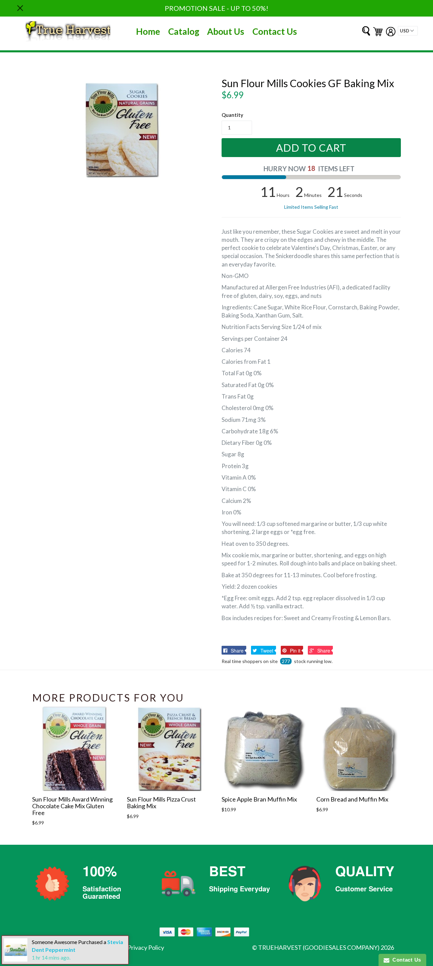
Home (148, 31)
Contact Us (274, 31)
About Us (225, 31)
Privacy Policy (146, 947)
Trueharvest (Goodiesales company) (319, 947)
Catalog (183, 31)
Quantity (232, 115)
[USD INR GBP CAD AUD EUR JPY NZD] (408, 30)
